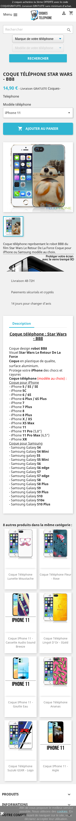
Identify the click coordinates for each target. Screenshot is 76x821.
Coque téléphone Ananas (55, 704)
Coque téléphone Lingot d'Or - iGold (55, 640)
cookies (62, 811)
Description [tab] (21, 323)
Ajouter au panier (38, 128)
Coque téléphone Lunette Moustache (20, 576)
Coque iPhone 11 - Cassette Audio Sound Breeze (20, 642)
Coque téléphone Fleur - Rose (55, 576)
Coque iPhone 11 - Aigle (55, 768)
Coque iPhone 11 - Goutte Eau (20, 704)
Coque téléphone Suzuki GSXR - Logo (20, 768)
